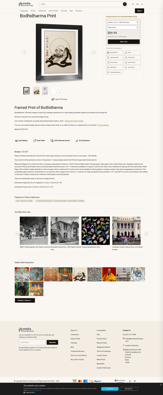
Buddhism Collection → (25, 300)
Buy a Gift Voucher (77, 359)
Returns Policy (102, 343)
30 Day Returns (103, 125)
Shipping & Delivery (103, 347)
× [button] (161, 384)
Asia (18, 200)
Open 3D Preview (61, 99)
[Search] (125, 4)
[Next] (94, 52)
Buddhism (81, 200)
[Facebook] (129, 382)
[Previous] (24, 52)
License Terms (102, 355)
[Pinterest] (134, 382)
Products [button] (78, 11)
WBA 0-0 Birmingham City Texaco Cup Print (35, 247)
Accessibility (101, 330)
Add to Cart (123, 42)
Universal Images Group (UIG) (45, 200)
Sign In (139, 11)
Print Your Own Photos (79, 355)
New (71, 11)
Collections (42, 11)
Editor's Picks (53, 11)
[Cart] (137, 4)
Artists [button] (33, 11)
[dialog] (81, 389)
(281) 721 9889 (130, 334)
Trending (64, 11)
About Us (74, 330)
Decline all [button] (129, 389)
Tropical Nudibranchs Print (91, 247)
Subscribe (52, 342)
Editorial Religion (72, 200)
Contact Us (127, 330)
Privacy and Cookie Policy (34, 390)
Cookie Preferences (104, 368)
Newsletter (101, 364)
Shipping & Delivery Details (74, 121)
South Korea (23, 200)
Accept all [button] (109, 389)
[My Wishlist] (133, 4)
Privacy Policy (101, 339)
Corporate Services (77, 351)
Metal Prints (101, 359)
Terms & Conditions (104, 351)
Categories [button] (24, 11)
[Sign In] (142, 4)
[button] (60, 392)
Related (30, 200)
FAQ (98, 334)
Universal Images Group (60, 200)
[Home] (27, 4)
